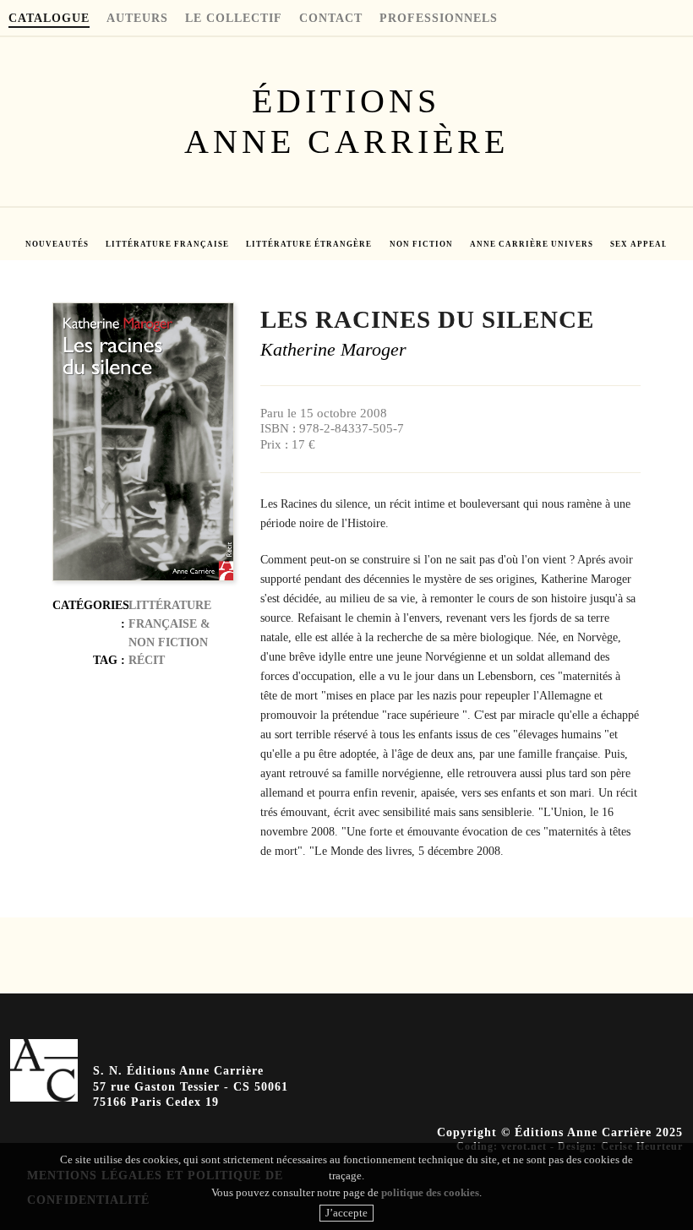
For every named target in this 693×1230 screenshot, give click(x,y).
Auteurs (137, 18)
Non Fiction (421, 244)
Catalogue (49, 18)
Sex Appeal (639, 244)
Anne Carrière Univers (531, 244)
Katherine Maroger (333, 350)
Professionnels (438, 18)
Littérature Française (167, 244)
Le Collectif (233, 18)
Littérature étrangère (309, 244)
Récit (146, 660)
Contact (331, 18)
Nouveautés (57, 244)
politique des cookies (430, 1192)
